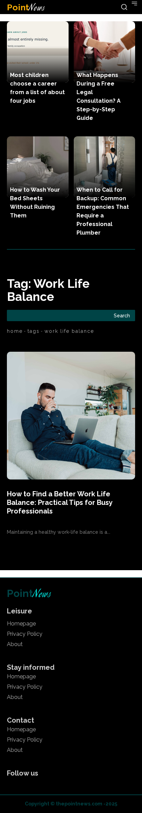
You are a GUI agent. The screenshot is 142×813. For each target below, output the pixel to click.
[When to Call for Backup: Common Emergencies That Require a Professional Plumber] (104, 167)
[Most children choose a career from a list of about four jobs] (38, 52)
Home (15, 331)
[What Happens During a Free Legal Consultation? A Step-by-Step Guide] (104, 52)
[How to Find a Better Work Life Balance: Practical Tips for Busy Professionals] (71, 415)
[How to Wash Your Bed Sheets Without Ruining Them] (38, 167)
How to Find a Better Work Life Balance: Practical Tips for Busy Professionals (59, 502)
